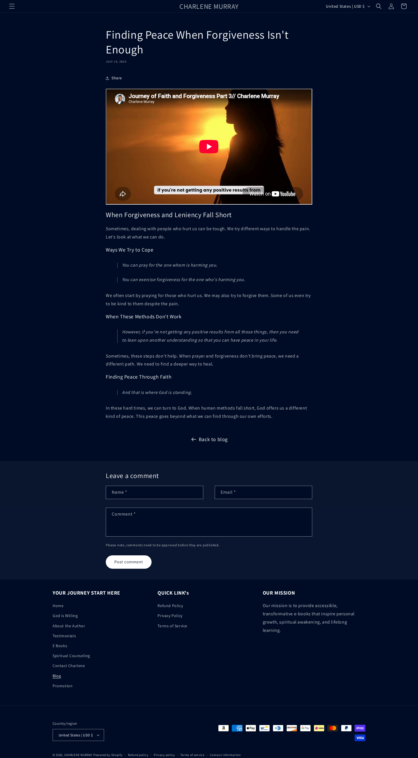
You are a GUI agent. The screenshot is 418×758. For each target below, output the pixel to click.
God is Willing (65, 615)
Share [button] (116, 77)
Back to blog (213, 439)
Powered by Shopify (108, 755)
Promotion (63, 685)
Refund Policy (170, 605)
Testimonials (64, 635)
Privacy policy (164, 755)
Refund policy (138, 755)
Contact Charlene (69, 665)
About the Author (69, 625)
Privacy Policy (170, 615)
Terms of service (192, 755)
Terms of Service (172, 625)
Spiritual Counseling (71, 655)
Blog (57, 675)
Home (58, 605)
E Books (60, 645)
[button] (12, 6)
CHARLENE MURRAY (78, 755)
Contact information (225, 755)
